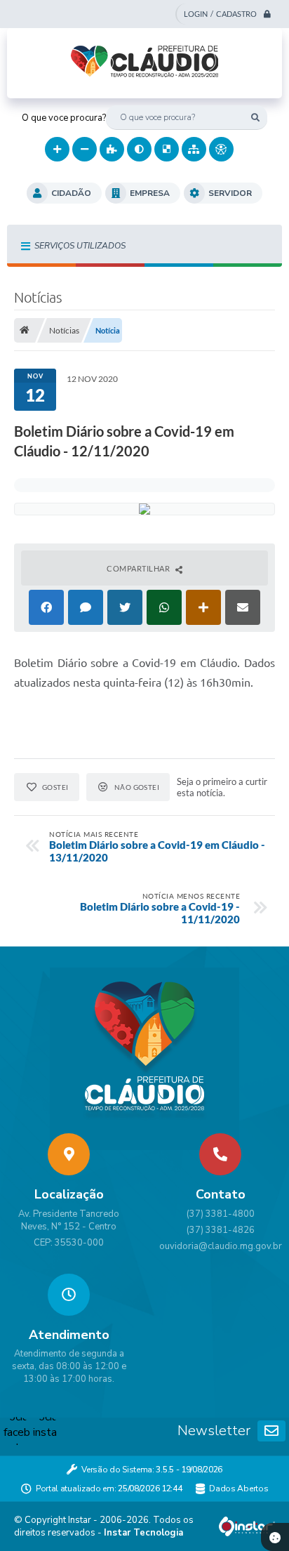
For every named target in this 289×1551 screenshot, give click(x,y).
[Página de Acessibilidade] (221, 149)
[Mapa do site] (194, 149)
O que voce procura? (64, 118)
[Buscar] (255, 117)
